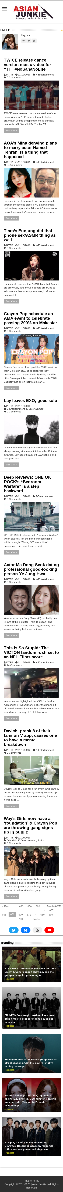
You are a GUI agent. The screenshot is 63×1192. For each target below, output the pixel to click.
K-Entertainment (45, 74)
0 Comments (14, 77)
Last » (36, 919)
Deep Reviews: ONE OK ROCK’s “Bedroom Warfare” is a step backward (27, 484)
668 (4, 914)
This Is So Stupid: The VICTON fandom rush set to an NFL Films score (31, 652)
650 (29, 906)
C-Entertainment (16, 408)
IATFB (9, 74)
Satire (41, 840)
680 (42, 914)
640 (21, 906)
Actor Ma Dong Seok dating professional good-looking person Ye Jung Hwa (31, 569)
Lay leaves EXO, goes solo (30, 400)
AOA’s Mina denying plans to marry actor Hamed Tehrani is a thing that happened (30, 150)
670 (21, 914)
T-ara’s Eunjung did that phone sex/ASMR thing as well (30, 235)
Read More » (11, 130)
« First (5, 906)
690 (51, 914)
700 (21, 919)
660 (38, 906)
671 (29, 914)
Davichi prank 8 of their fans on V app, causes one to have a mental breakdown (30, 737)
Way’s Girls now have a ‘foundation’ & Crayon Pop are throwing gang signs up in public (30, 825)
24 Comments (14, 165)
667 (51, 910)
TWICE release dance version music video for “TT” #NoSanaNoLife (27, 64)
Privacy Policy (31, 1180)
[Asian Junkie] (31, 11)
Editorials (12, 840)
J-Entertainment (44, 496)
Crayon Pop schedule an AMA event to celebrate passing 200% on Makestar (30, 318)
